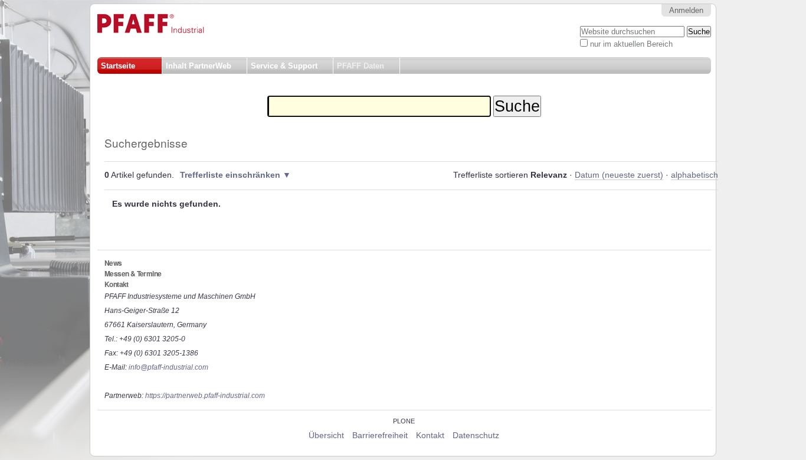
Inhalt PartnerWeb (198, 65)
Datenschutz (476, 435)
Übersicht (326, 435)
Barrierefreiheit (380, 435)
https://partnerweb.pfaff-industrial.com (205, 396)
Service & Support (284, 65)
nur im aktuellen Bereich (631, 44)
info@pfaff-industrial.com (168, 367)
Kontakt (430, 435)
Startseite (118, 65)
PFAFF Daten (360, 65)
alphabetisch (694, 175)
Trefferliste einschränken (230, 175)
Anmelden (686, 10)
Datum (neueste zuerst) (619, 175)
